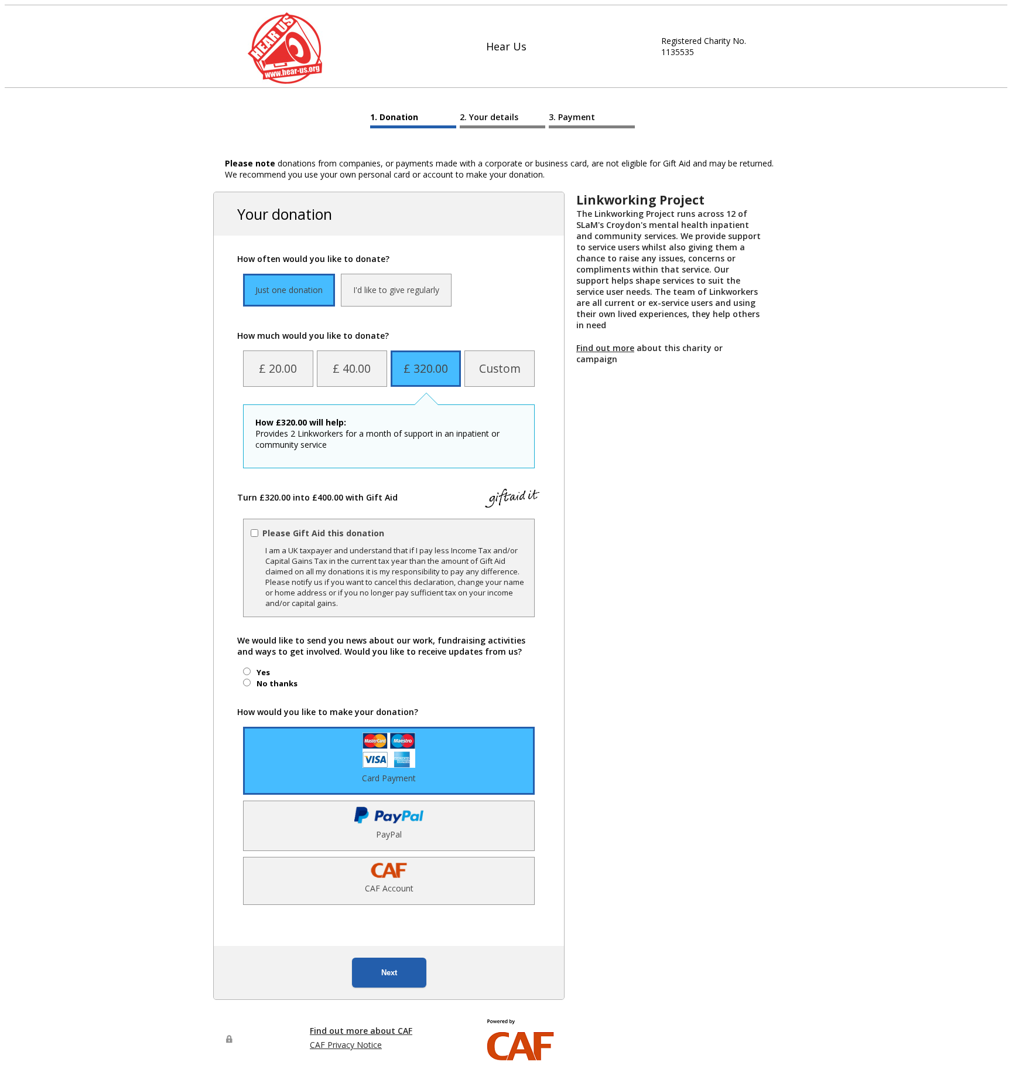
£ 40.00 (352, 368)
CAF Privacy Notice (346, 1044)
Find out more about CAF (361, 1030)
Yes (263, 672)
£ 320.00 (426, 368)
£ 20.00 (278, 368)
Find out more (605, 347)
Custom (500, 368)
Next (389, 972)
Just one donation (289, 289)
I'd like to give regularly (396, 289)
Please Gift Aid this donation (323, 533)
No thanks (277, 683)
